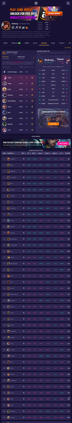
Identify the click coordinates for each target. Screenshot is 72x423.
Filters (69, 47)
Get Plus (53, 124)
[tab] (5, 43)
